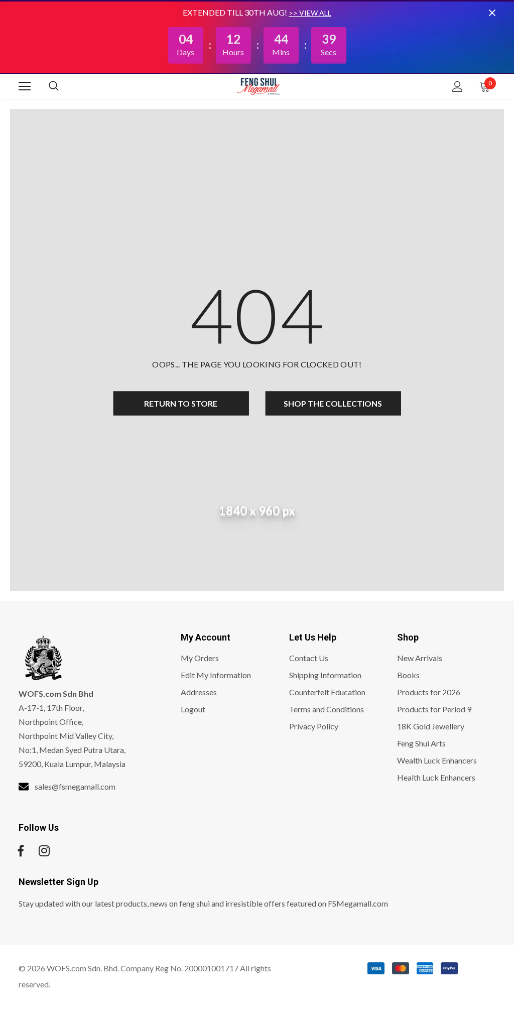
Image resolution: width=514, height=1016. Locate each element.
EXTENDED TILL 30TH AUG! (236, 12)
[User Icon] (457, 86)
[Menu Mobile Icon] (25, 86)
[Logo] (258, 86)
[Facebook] (21, 851)
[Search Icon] (64, 86)
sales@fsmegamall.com (75, 786)
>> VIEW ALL (310, 13)
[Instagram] (44, 851)
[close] (492, 13)
